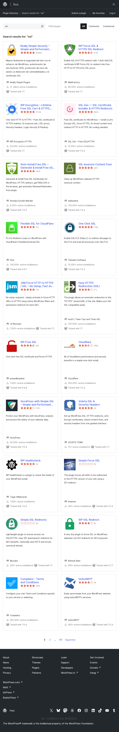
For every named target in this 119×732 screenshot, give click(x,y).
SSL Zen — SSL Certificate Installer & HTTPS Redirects (95, 107)
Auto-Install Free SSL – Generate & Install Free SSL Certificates (37, 166)
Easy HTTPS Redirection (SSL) (89, 284)
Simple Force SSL (89, 460)
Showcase (37, 657)
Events (93, 662)
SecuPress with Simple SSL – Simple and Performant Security (37, 403)
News (6, 662)
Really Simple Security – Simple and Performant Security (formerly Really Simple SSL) (35, 47)
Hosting (7, 667)
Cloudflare (85, 342)
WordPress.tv (69, 672)
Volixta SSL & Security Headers (89, 403)
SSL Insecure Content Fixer (95, 164)
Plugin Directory (10, 13)
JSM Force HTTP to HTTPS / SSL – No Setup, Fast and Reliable (36, 284)
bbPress (9, 692)
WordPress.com (13, 682)
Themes (36, 662)
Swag (94, 672)
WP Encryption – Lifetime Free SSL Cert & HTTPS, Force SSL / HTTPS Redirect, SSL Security (35, 107)
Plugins (35, 667)
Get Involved (97, 657)
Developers (67, 667)
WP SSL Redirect (89, 519)
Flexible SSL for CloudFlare (37, 223)
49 (60, 639)
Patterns (36, 672)
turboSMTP (85, 578)
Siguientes (70, 640)
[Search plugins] (42, 26)
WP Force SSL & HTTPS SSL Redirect (91, 47)
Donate (95, 667)
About (6, 657)
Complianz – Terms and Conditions (32, 580)
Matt (7, 687)
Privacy (7, 672)
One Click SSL (87, 223)
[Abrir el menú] (114, 4)
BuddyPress (11, 697)
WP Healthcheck (30, 460)
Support (65, 662)
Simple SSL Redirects (33, 519)
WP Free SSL (28, 342)
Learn (64, 657)
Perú (12, 710)
